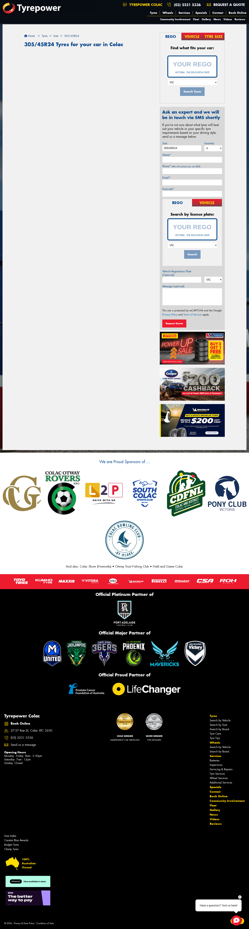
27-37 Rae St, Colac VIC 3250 (31, 731)
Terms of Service (192, 314)
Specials (201, 13)
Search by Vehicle (220, 720)
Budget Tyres (11, 844)
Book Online (237, 13)
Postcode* (168, 189)
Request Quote (174, 323)
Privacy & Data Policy (24, 923)
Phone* (181, 166)
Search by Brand (219, 729)
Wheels (168, 13)
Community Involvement (175, 19)
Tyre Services (217, 774)
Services (184, 13)
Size (164, 143)
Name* (166, 155)
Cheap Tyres (11, 849)
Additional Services (221, 782)
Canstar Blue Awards (16, 840)
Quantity (209, 143)
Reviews (240, 19)
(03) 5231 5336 (187, 5)
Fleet (196, 19)
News (217, 19)
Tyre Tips (215, 738)
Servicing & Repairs (221, 769)
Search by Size (218, 725)
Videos (227, 19)
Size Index (10, 836)
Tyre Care (215, 733)
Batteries (214, 760)
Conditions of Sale (45, 923)
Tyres (153, 13)
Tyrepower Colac (145, 5)
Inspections (216, 765)
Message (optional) (173, 286)
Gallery (206, 19)
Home (31, 36)
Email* (166, 177)
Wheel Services (219, 778)
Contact (217, 13)
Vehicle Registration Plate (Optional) (176, 273)
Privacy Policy (169, 314)
